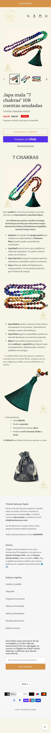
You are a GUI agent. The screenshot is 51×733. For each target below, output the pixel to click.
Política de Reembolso (15, 613)
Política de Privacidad (15, 606)
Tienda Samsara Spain (28, 709)
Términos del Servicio (15, 620)
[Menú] (46, 16)
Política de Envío (13, 628)
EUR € (25, 684)
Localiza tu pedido (13, 584)
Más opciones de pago (25, 146)
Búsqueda (10, 591)
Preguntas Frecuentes (15, 598)
